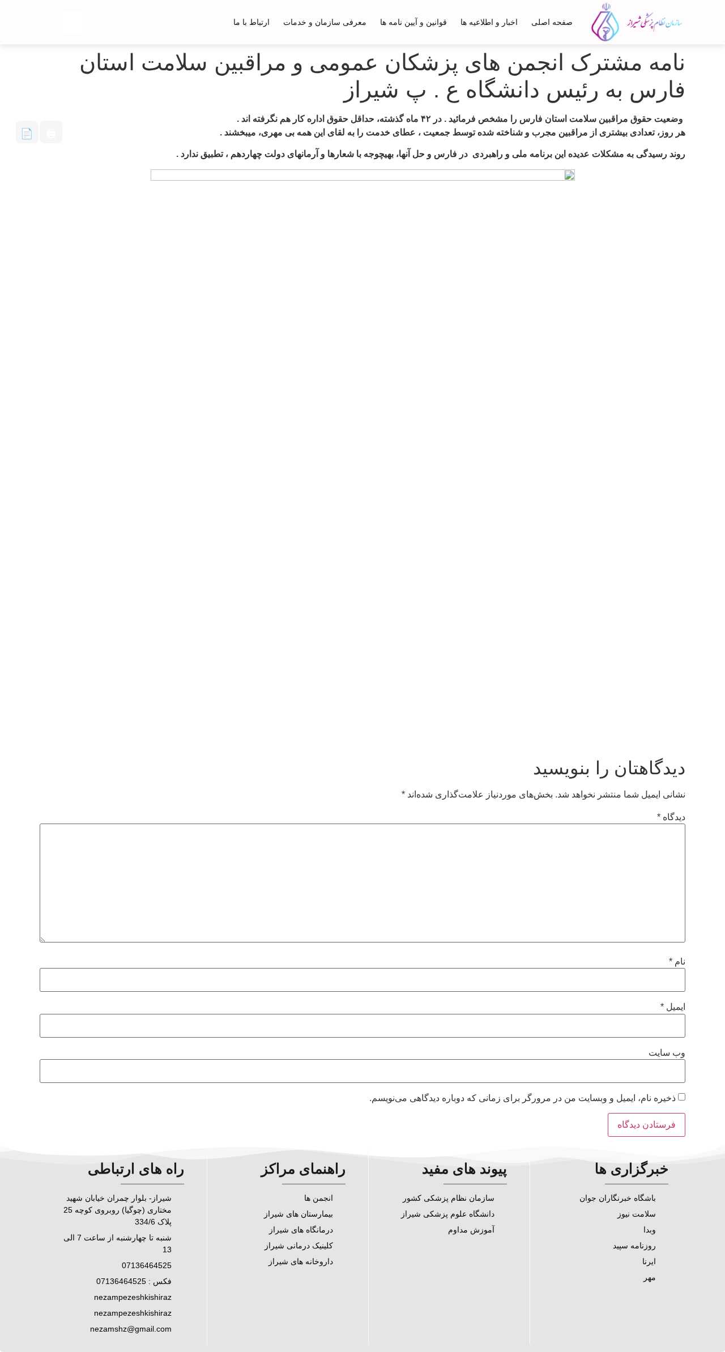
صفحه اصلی (552, 22)
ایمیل (672, 1007)
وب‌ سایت (667, 1052)
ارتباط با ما (251, 22)
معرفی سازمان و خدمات (324, 22)
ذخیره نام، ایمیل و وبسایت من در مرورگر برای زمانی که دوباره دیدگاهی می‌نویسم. (522, 1098)
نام (677, 961)
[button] (74, 22)
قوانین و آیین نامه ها (413, 22)
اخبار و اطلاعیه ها (489, 22)
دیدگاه (671, 817)
